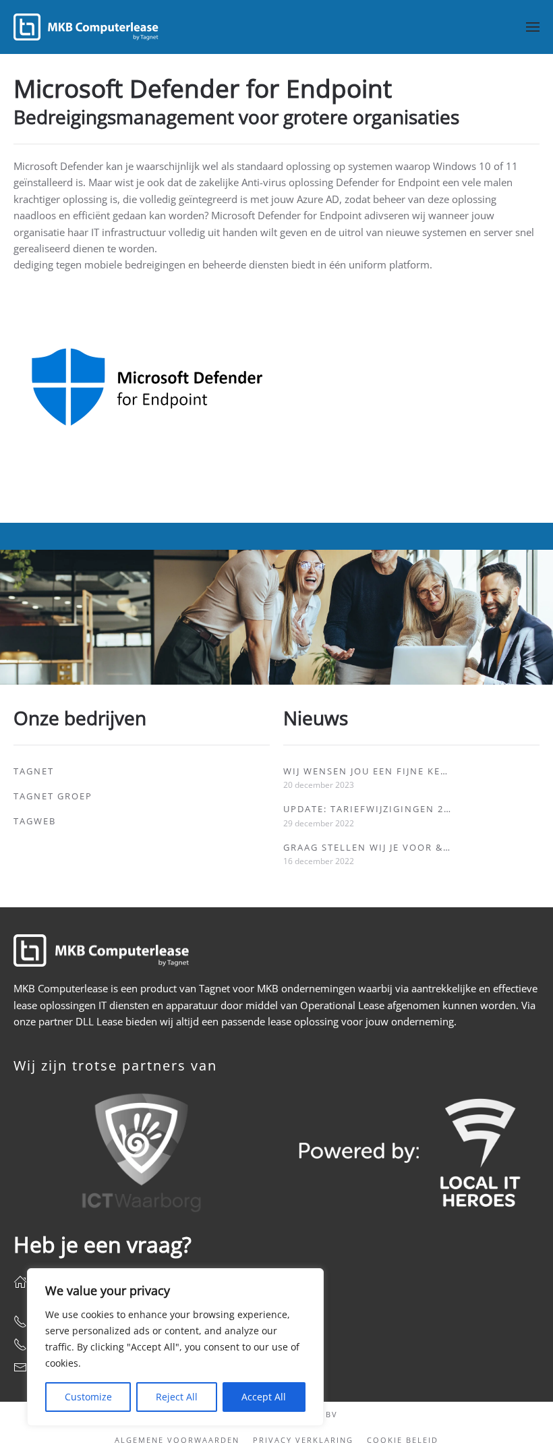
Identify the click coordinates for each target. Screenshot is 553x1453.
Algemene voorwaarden (177, 1440)
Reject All (177, 1396)
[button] (533, 27)
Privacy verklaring (303, 1440)
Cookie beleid (402, 1440)
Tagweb (34, 821)
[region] (175, 1347)
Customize (88, 1396)
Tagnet (33, 771)
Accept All (263, 1396)
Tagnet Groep (52, 796)
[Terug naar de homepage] (85, 27)
